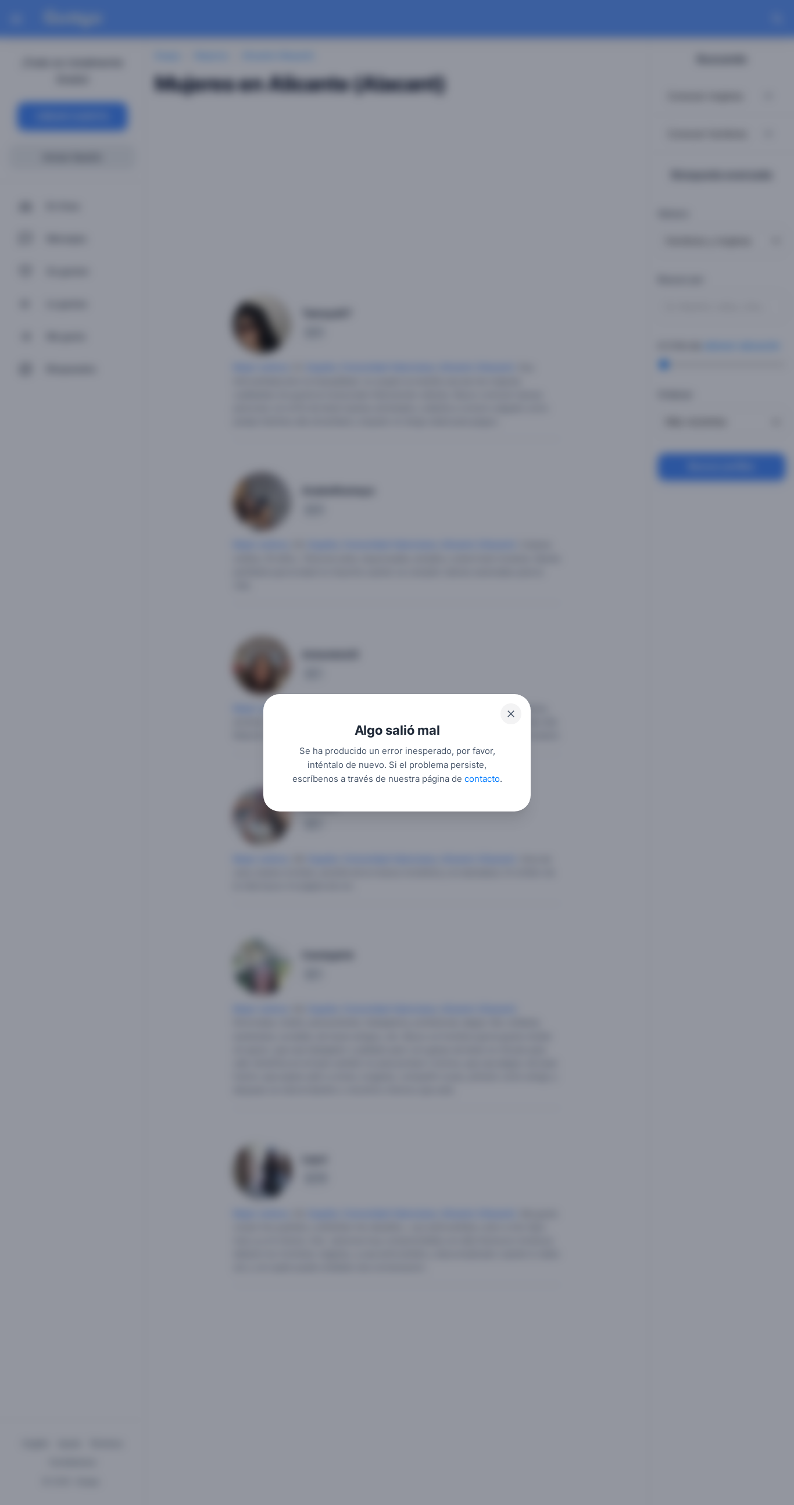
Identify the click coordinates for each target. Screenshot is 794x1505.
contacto (482, 778)
